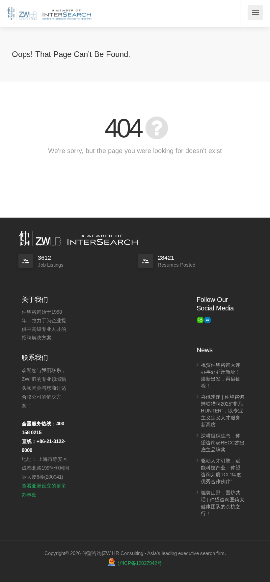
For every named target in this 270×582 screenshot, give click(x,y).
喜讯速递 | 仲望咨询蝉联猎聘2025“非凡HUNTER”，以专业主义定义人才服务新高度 (222, 410)
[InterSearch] (66, 11)
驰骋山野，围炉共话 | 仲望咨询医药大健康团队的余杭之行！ (222, 503)
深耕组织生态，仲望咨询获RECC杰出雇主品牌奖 (223, 442)
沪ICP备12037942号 (140, 563)
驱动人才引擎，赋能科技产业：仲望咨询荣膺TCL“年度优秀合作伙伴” (221, 471)
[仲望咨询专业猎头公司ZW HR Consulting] (22, 11)
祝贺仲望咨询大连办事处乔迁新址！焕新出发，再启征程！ (220, 375)
